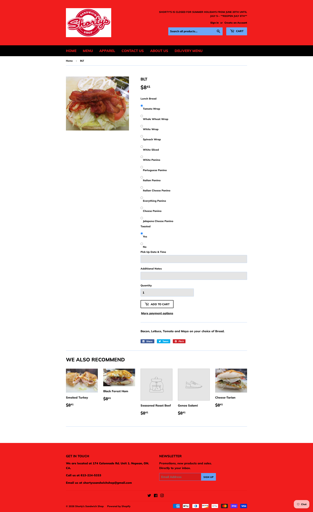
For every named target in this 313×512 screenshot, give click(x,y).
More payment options (157, 313)
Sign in (214, 22)
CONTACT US (133, 51)
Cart (239, 31)
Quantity (146, 285)
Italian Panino (151, 180)
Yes (145, 236)
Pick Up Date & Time (153, 252)
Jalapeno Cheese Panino (158, 221)
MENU (88, 51)
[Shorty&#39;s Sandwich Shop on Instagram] (162, 496)
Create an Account (235, 22)
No (144, 246)
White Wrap (150, 129)
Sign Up (208, 477)
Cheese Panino (152, 211)
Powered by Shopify (118, 506)
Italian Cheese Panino (156, 190)
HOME (71, 51)
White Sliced (151, 149)
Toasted (146, 226)
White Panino (151, 159)
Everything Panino (154, 200)
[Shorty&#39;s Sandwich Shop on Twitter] (149, 496)
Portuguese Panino (155, 170)
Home (69, 60)
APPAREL (107, 51)
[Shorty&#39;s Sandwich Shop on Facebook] (156, 496)
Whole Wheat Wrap (155, 119)
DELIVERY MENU (189, 51)
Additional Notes (151, 268)
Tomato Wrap (151, 108)
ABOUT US (159, 51)
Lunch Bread (148, 98)
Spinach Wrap (152, 139)
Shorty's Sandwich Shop (89, 506)
